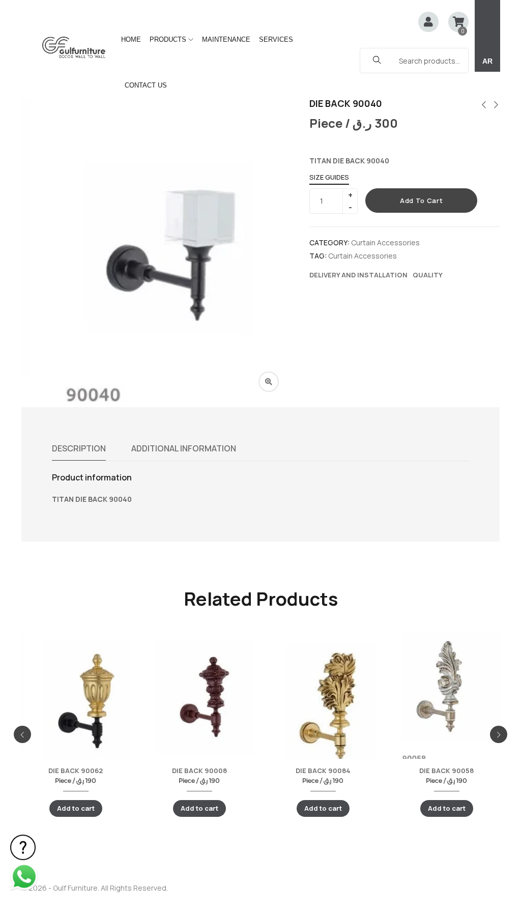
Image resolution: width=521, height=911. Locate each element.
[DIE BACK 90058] (446, 698)
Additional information (183, 448)
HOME (131, 39)
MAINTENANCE (226, 39)
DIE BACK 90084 (323, 770)
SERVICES (276, 39)
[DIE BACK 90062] (75, 704)
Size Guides (329, 177)
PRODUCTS (169, 39)
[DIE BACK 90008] (199, 701)
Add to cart (421, 200)
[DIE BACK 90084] (323, 710)
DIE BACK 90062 (75, 770)
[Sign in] (428, 22)
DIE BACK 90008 (199, 770)
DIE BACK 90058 (446, 770)
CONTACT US (146, 85)
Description (79, 448)
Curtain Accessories (385, 242)
